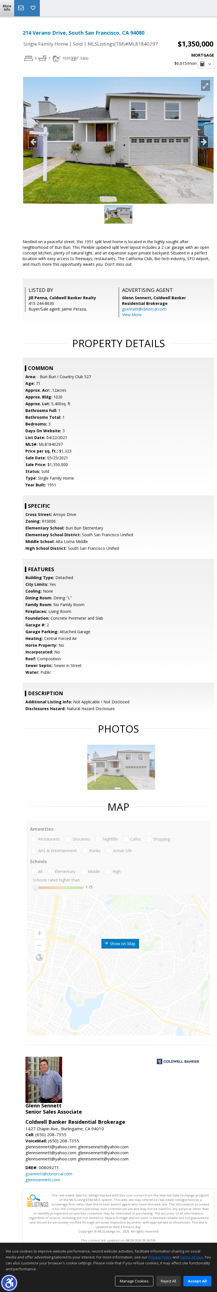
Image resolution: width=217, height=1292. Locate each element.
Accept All (197, 1281)
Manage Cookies (134, 1281)
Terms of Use (191, 1257)
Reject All (168, 1281)
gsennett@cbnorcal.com (144, 309)
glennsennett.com (42, 1179)
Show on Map (122, 943)
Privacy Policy (160, 1257)
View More (132, 314)
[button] (9, 1283)
